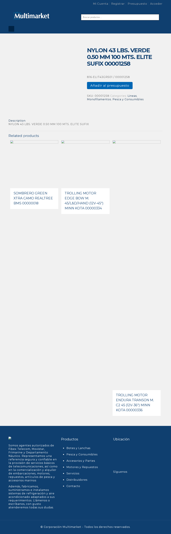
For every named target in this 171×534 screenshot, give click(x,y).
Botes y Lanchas (78, 448)
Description (17, 120)
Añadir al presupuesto (109, 85)
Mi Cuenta (100, 3)
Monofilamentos (99, 99)
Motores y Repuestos (82, 467)
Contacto (73, 486)
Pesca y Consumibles (128, 99)
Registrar (118, 3)
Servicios (72, 473)
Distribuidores (76, 479)
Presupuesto (137, 3)
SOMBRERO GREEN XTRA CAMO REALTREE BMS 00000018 (33, 198)
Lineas (132, 95)
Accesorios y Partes (80, 460)
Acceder (156, 3)
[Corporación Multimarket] (32, 15)
